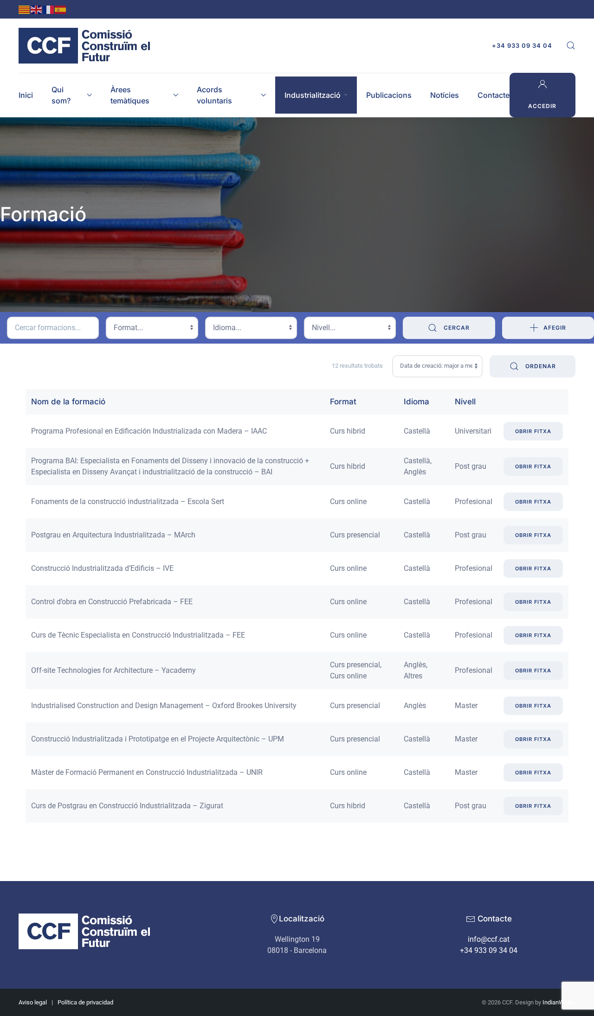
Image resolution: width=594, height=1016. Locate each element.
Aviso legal (33, 1002)
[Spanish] (61, 9)
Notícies (444, 95)
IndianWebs (558, 1002)
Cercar (456, 327)
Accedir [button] (542, 105)
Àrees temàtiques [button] (129, 95)
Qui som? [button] (61, 95)
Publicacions (389, 95)
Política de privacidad (85, 1002)
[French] (49, 9)
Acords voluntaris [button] (214, 95)
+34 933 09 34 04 (522, 45)
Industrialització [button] (312, 95)
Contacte (494, 95)
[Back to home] (87, 46)
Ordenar (539, 366)
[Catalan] (25, 9)
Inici (26, 95)
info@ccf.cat (489, 939)
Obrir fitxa (533, 431)
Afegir (554, 327)
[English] (37, 9)
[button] (570, 45)
